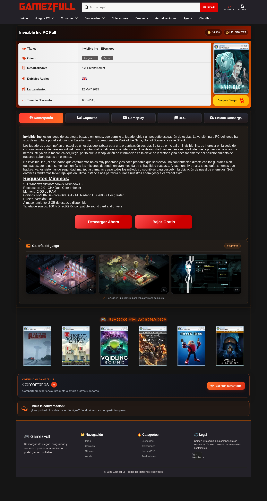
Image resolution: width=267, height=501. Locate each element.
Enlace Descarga (228, 118)
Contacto (90, 446)
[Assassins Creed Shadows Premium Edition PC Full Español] (230, 346)
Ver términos (198, 456)
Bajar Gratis (163, 222)
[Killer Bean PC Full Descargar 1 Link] (191, 346)
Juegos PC (90, 58)
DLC (181, 118)
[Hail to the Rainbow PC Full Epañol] (37, 346)
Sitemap (89, 451)
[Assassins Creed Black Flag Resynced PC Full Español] (153, 346)
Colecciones (120, 18)
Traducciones (149, 456)
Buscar (209, 7)
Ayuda (188, 18)
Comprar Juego (227, 100)
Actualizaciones (166, 18)
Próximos (141, 18)
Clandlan (205, 18)
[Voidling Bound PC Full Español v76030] (114, 346)
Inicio (24, 18)
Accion (107, 58)
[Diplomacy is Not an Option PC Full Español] (76, 346)
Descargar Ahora (103, 222)
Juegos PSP (148, 451)
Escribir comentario (228, 385)
